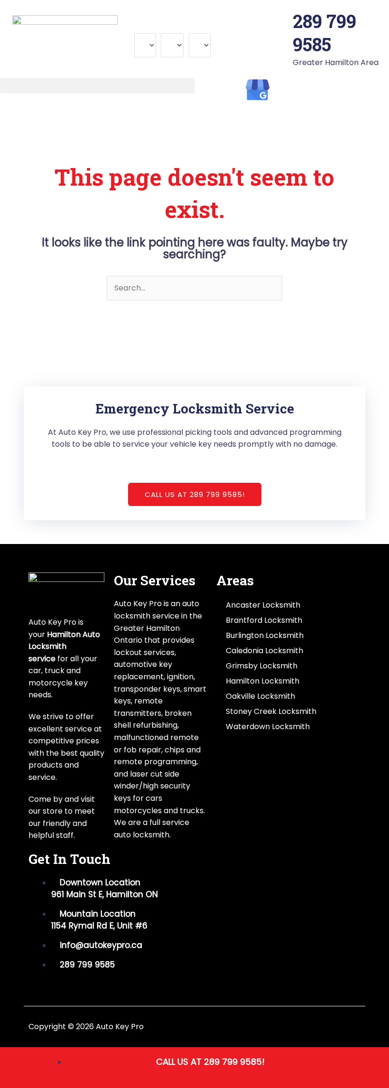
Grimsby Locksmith (261, 665)
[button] (97, 86)
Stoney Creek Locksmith (271, 711)
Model (172, 26)
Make (144, 26)
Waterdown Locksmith (268, 726)
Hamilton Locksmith (262, 680)
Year (197, 26)
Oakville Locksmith (260, 696)
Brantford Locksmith (264, 620)
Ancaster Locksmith (263, 605)
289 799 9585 (324, 32)
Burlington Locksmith (265, 635)
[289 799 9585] (281, 21)
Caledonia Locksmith (264, 650)
